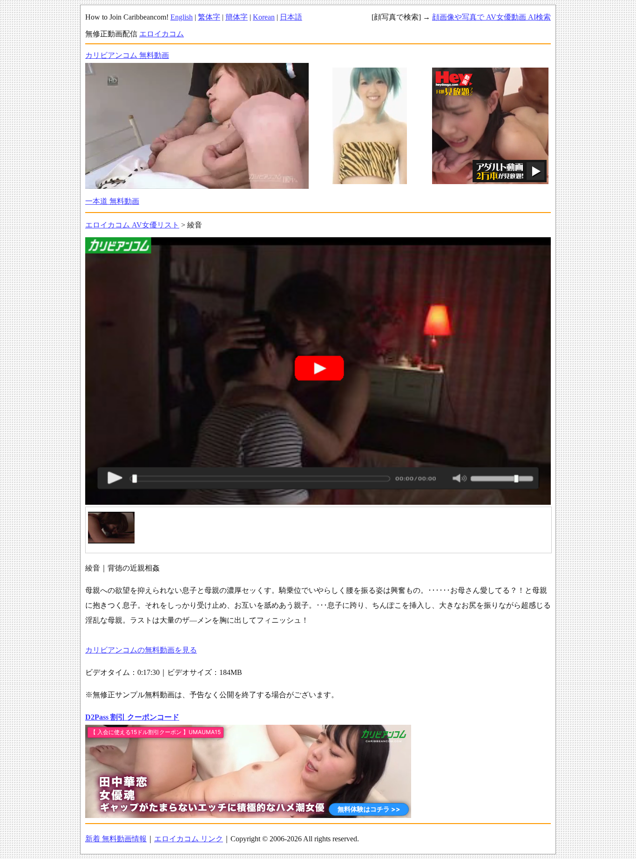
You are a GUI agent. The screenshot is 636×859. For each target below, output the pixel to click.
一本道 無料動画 (112, 201)
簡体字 (236, 17)
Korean (264, 17)
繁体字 (209, 17)
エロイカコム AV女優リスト (132, 225)
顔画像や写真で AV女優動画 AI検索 (491, 17)
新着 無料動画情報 (116, 839)
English (181, 17)
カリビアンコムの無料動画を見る (141, 650)
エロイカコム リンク (188, 839)
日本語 (291, 17)
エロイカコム (161, 34)
